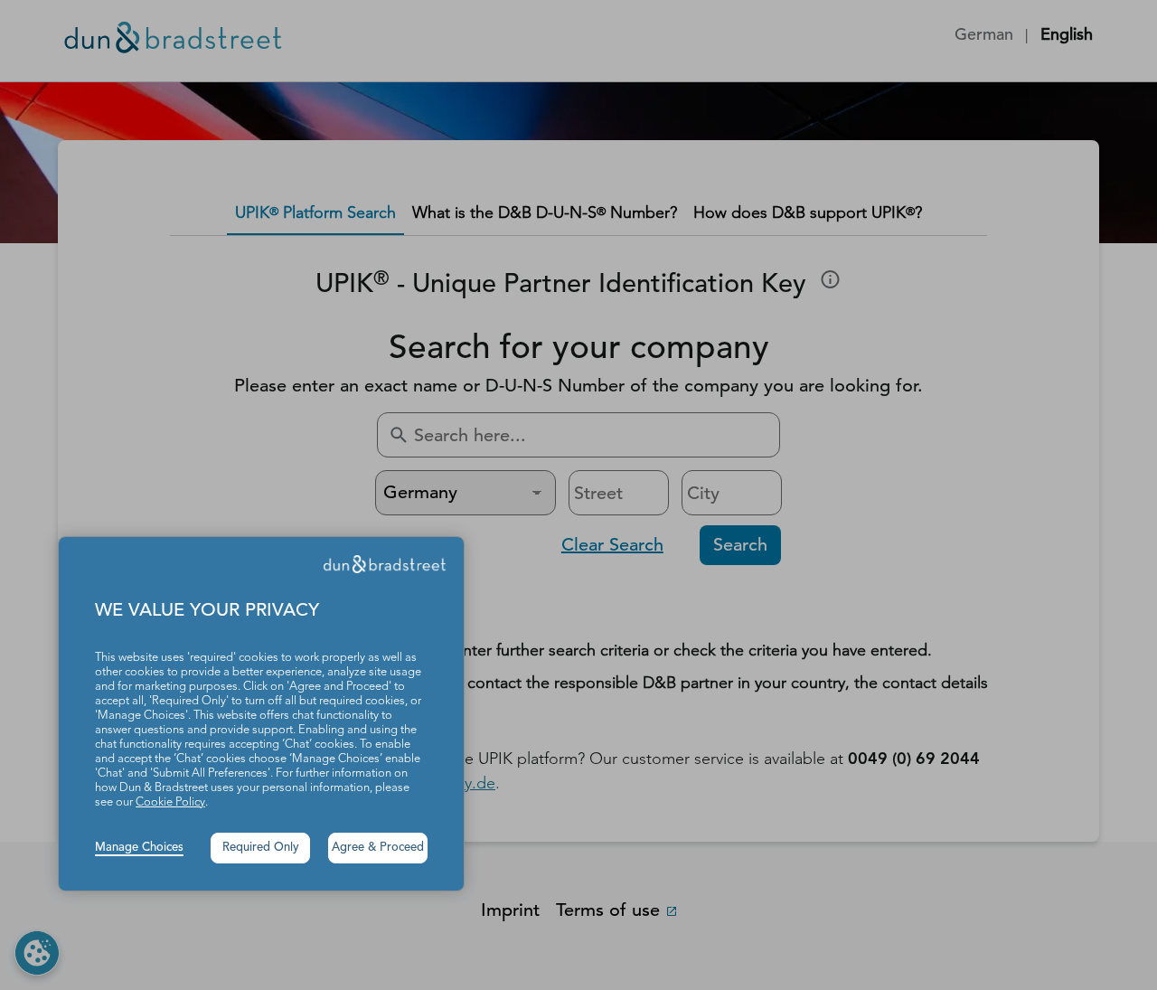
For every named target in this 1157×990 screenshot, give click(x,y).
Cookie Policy (170, 802)
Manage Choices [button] (139, 847)
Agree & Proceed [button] (378, 847)
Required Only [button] (260, 847)
